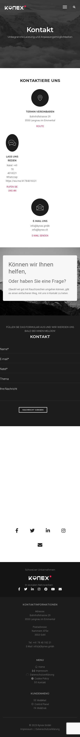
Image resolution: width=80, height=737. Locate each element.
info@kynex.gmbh (40, 226)
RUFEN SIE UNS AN (12, 188)
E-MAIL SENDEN (40, 235)
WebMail (41, 700)
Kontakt (42, 682)
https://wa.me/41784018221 (21, 181)
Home (41, 667)
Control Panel (42, 704)
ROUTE (40, 126)
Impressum (42, 670)
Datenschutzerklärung (42, 674)
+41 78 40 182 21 (42, 642)
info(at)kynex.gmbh (44, 646)
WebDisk (41, 708)
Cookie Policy (42, 678)
